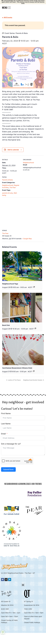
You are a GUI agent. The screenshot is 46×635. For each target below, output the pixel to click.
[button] (23, 585)
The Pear (12, 187)
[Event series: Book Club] (35, 328)
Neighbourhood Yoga (10, 284)
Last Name (5, 424)
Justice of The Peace (14, 380)
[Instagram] (6, 579)
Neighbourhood (7, 185)
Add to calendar (13, 150)
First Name (6, 413)
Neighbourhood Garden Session (33, 380)
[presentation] (22, 266)
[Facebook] (2, 579)
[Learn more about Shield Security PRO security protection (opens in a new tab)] (2, 632)
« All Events (7, 17)
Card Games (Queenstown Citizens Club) (17, 368)
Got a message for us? (11, 444)
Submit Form (8, 469)
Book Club (6, 325)
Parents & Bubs (7, 180)
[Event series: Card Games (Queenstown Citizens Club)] (33, 371)
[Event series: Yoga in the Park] (34, 287)
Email (3, 434)
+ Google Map (27, 238)
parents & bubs (7, 193)
